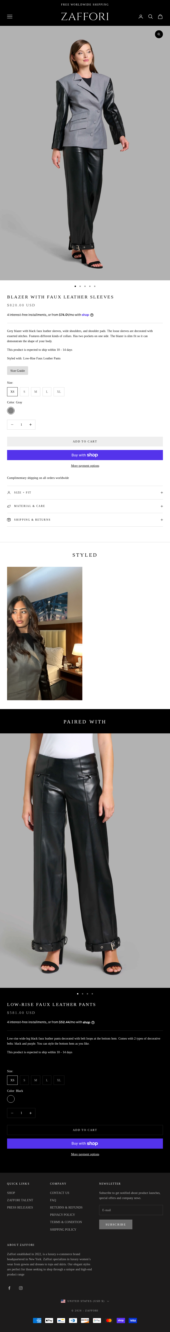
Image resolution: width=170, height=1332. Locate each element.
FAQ (53, 1200)
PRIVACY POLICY (62, 1214)
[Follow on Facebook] (9, 1288)
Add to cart (85, 441)
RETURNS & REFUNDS (66, 1207)
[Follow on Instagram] (21, 1288)
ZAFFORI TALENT (20, 1200)
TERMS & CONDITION (66, 1222)
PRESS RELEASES (20, 1207)
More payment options (85, 465)
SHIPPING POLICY (63, 1229)
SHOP (11, 1193)
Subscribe (116, 1224)
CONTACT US (59, 1193)
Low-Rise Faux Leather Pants (51, 1004)
